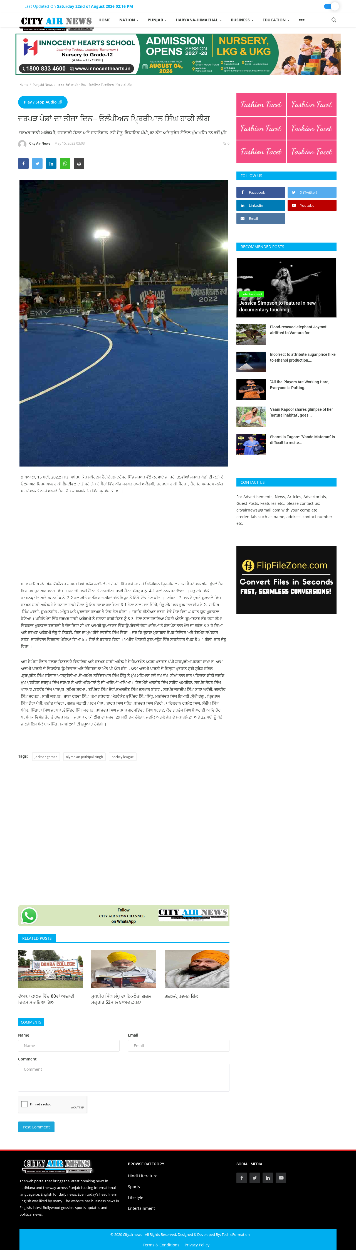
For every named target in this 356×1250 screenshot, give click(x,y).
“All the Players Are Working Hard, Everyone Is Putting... (299, 385)
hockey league (123, 756)
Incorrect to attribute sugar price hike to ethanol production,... (303, 357)
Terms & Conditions (161, 1245)
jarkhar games (46, 756)
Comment (27, 1059)
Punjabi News (43, 84)
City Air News (39, 143)
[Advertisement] (123, 541)
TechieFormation (236, 1234)
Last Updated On (78, 6)
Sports (134, 1186)
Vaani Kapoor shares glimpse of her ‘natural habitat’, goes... (301, 412)
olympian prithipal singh (84, 756)
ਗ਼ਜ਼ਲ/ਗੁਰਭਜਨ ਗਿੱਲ (181, 996)
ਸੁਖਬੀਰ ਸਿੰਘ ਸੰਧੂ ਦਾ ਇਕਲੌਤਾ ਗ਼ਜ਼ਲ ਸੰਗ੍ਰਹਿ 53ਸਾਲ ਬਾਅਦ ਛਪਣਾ (121, 999)
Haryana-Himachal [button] (197, 19)
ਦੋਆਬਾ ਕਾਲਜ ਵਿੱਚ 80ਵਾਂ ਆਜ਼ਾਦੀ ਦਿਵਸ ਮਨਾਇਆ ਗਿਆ (46, 999)
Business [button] (241, 19)
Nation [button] (127, 19)
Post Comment (36, 1127)
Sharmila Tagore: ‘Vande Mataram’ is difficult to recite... (302, 440)
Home (104, 19)
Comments (31, 1022)
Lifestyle (135, 1197)
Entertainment (141, 1208)
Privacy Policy (197, 1245)
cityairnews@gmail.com (258, 510)
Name (23, 1035)
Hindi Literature (142, 1175)
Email (133, 1035)
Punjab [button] (156, 19)
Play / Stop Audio (41, 102)
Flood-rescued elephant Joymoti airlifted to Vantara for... (299, 330)
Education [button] (275, 19)
